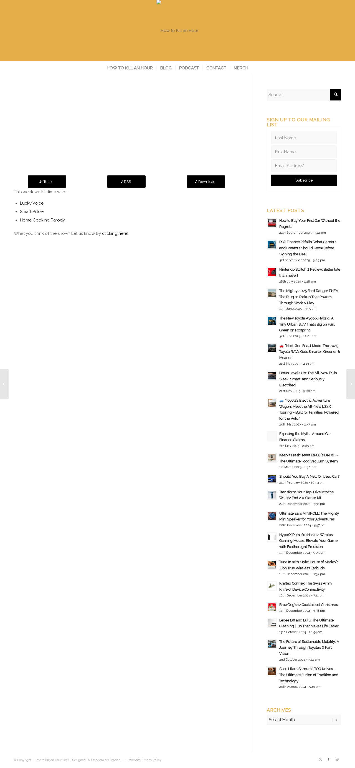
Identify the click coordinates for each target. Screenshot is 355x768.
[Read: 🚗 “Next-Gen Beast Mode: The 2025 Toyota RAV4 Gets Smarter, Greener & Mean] (272, 348)
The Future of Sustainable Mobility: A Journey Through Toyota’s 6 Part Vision (309, 647)
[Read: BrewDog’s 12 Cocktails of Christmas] (272, 607)
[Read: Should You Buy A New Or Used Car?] (272, 479)
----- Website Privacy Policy (141, 760)
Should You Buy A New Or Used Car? (309, 476)
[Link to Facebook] (328, 759)
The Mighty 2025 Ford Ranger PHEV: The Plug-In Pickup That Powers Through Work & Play (309, 297)
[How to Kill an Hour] (177, 30)
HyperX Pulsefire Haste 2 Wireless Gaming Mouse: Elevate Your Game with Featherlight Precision (308, 541)
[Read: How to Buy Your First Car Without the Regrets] (272, 223)
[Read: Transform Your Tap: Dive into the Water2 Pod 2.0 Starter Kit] (272, 495)
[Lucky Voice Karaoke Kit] (4, 384)
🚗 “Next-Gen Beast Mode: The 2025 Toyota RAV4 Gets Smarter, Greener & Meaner (309, 352)
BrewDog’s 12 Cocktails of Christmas (308, 605)
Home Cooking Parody (42, 220)
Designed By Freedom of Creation (96, 760)
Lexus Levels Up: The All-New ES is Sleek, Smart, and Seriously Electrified (308, 379)
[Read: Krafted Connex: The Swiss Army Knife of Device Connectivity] (272, 586)
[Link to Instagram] (337, 759)
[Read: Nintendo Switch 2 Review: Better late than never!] (272, 272)
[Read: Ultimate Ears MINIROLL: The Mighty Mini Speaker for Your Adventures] (272, 516)
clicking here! (115, 233)
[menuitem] (129, 68)
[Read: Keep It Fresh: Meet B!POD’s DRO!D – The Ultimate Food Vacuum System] (272, 458)
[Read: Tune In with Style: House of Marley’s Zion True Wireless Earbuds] (272, 565)
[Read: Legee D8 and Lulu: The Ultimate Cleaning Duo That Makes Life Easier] (272, 623)
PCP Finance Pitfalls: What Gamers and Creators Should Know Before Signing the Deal (307, 248)
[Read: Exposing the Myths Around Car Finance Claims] (272, 436)
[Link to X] (320, 759)
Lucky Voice (32, 203)
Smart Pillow (32, 211)
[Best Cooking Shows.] (350, 384)
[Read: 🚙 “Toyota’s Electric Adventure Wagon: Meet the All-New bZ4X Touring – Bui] (272, 403)
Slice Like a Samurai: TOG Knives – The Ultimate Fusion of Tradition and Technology (308, 675)
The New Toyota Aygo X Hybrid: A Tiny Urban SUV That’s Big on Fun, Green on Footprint (307, 324)
